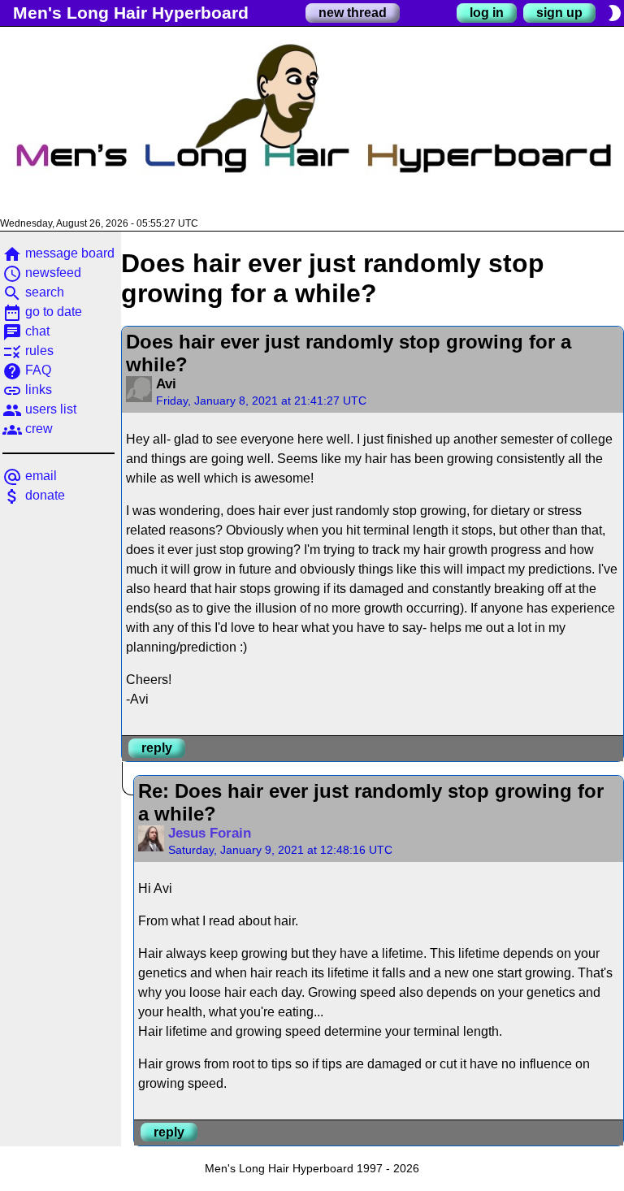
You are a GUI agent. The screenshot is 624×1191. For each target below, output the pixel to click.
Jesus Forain (209, 833)
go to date (42, 311)
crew (27, 428)
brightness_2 (614, 13)
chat (26, 331)
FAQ (26, 370)
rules (28, 350)
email (29, 476)
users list (39, 409)
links (27, 389)
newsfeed (41, 272)
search (33, 292)
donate (33, 495)
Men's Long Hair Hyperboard (131, 12)
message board (58, 253)
